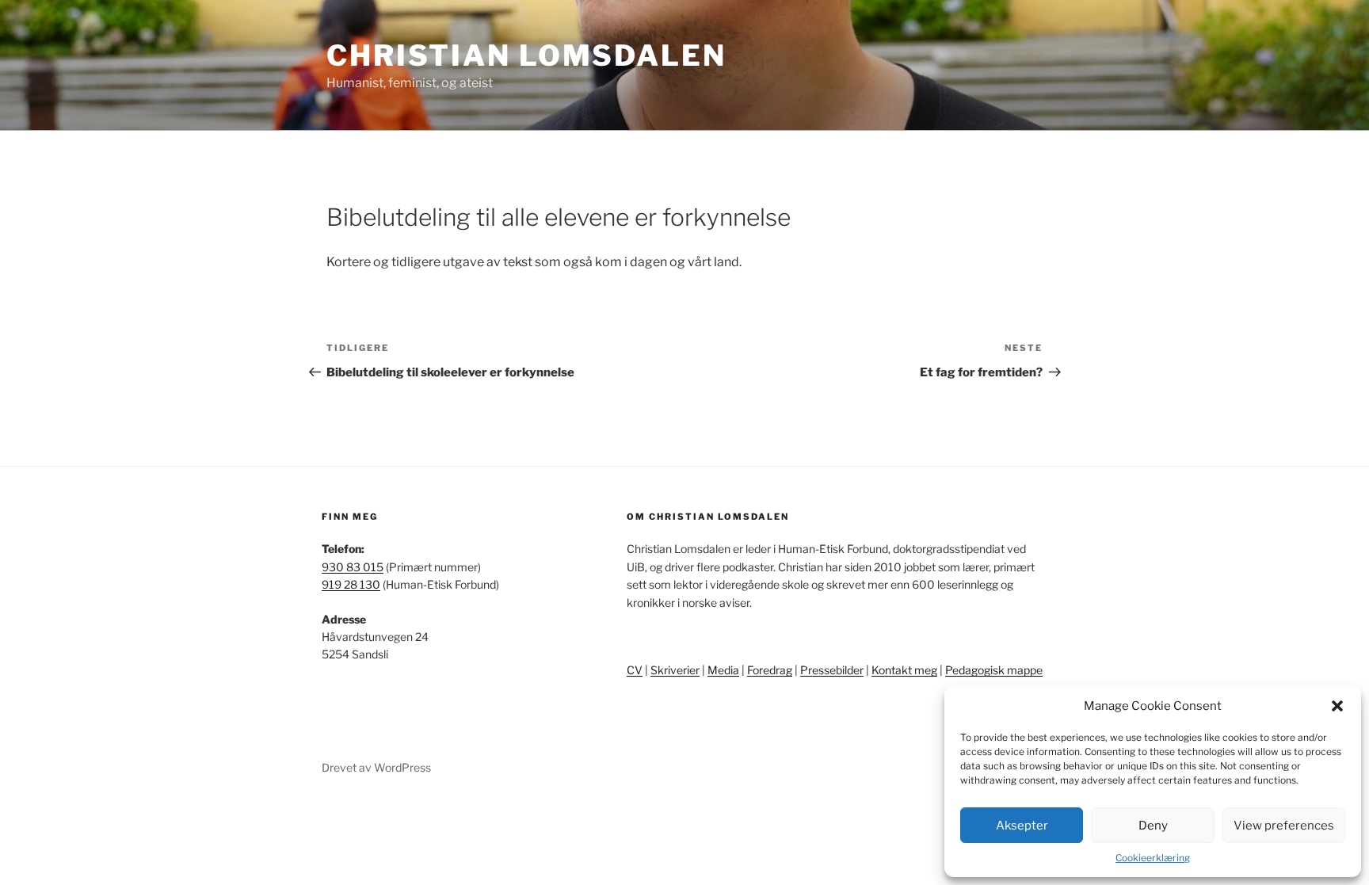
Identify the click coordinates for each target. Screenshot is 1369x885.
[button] (1337, 706)
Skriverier (675, 670)
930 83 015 (352, 567)
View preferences (1284, 825)
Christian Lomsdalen (526, 55)
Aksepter (1022, 825)
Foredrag (769, 670)
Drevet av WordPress (376, 767)
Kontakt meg (904, 670)
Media (723, 670)
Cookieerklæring (1152, 858)
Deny (1153, 825)
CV (635, 670)
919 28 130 (351, 584)
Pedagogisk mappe (994, 670)
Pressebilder (832, 670)
